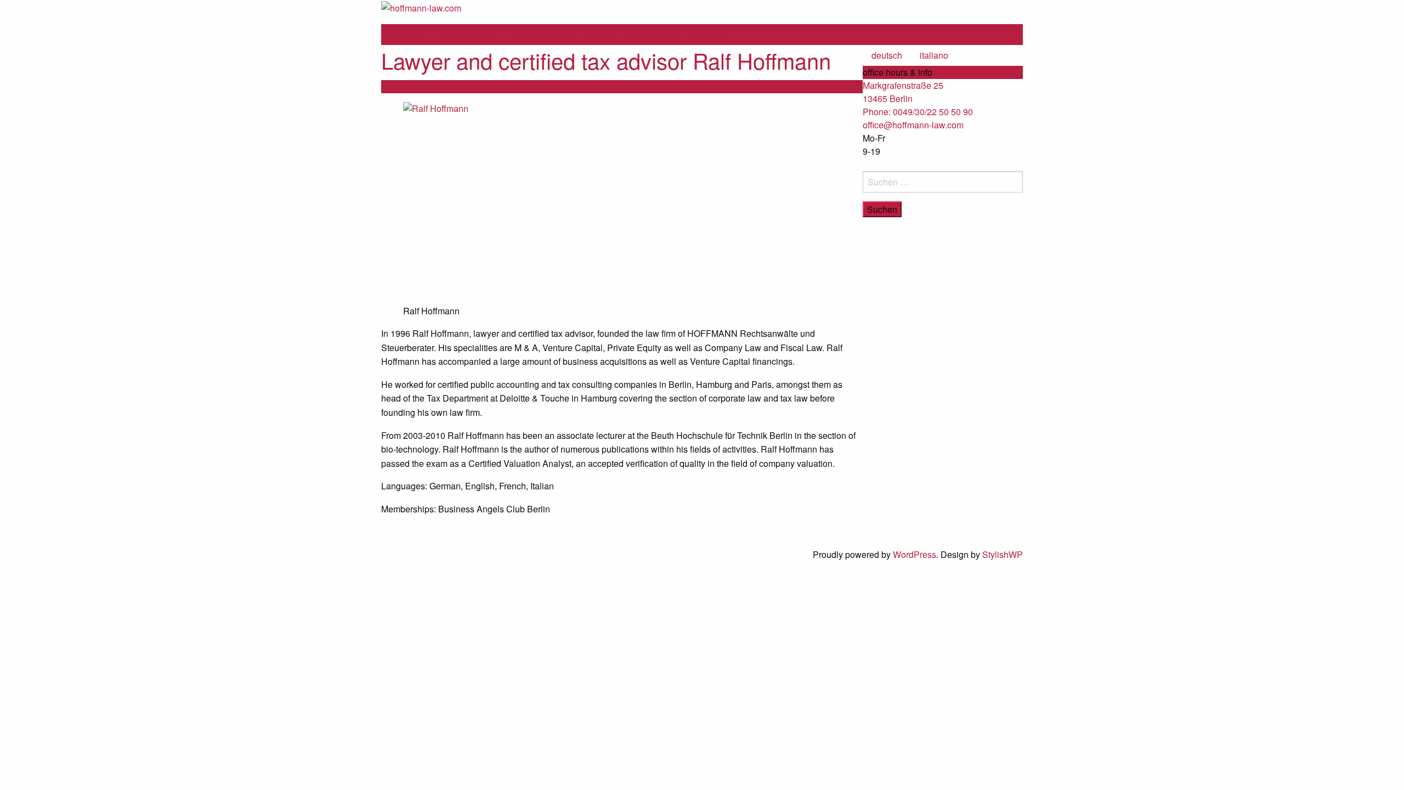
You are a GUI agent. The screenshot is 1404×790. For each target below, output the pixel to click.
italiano (934, 55)
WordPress (914, 554)
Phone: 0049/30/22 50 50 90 (918, 111)
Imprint (708, 34)
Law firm (406, 34)
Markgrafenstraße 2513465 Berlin (903, 92)
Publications (653, 34)
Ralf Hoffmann (468, 34)
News (600, 34)
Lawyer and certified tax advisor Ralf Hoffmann (606, 60)
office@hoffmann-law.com (913, 125)
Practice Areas (542, 34)
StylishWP (1002, 554)
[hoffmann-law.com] (421, 7)
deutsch (886, 55)
